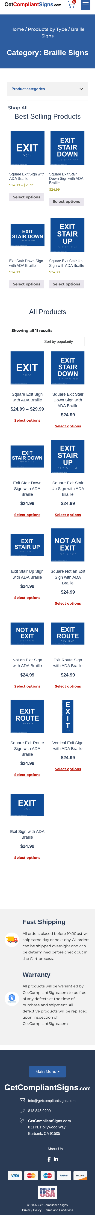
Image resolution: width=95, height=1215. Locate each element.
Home (17, 29)
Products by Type (47, 29)
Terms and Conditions (58, 1210)
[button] (85, 4)
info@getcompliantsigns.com (51, 1101)
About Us (55, 1149)
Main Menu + (47, 1071)
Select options (26, 197)
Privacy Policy (32, 1210)
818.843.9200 (39, 1111)
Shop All (18, 107)
